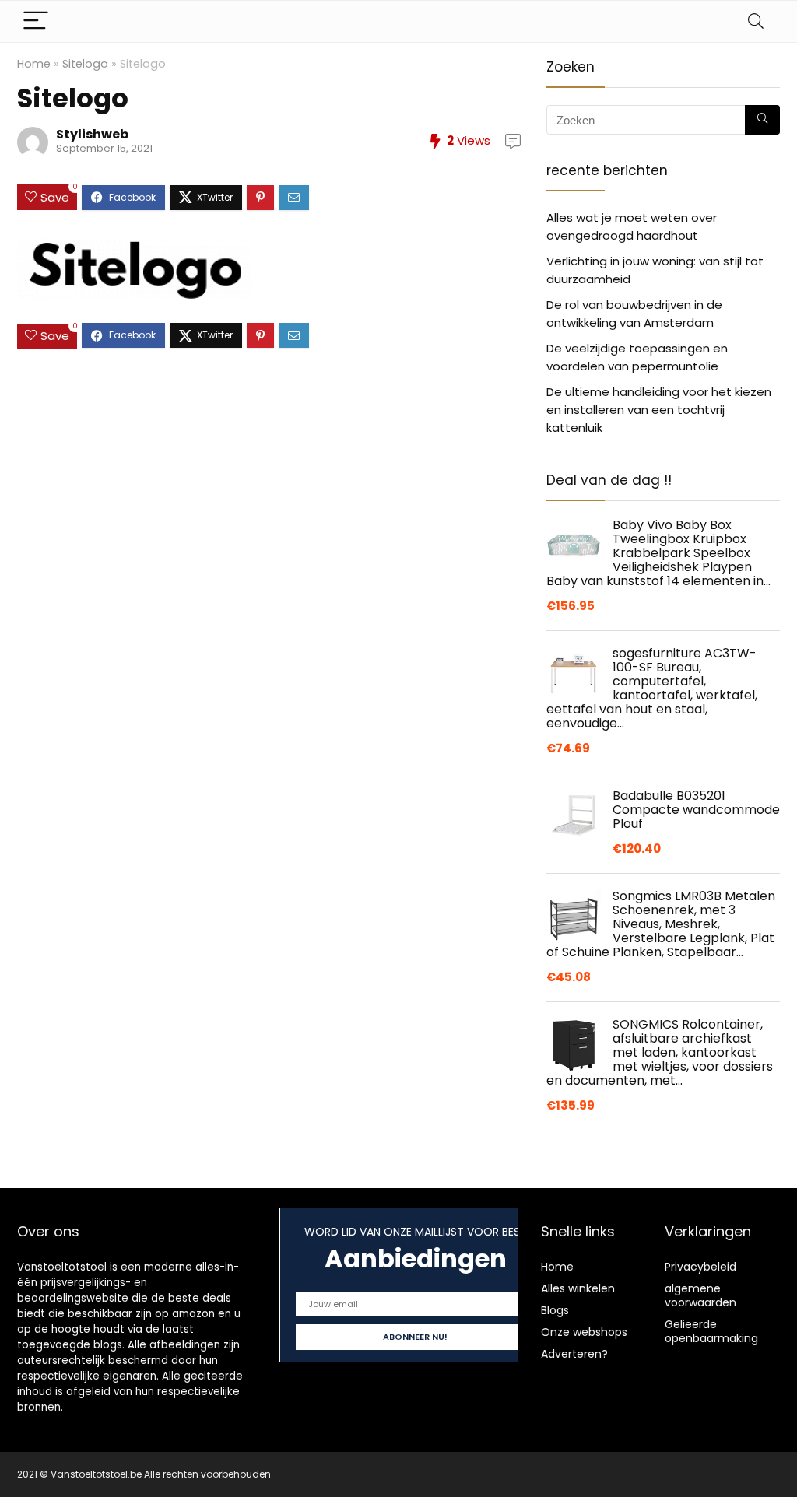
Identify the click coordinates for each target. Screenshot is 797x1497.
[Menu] (35, 21)
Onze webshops (584, 1332)
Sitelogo (85, 64)
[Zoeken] (762, 120)
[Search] (755, 21)
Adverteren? (574, 1354)
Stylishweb (92, 134)
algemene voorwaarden (700, 1295)
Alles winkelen (578, 1288)
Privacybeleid (700, 1266)
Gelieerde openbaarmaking (711, 1331)
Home (34, 64)
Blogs (555, 1310)
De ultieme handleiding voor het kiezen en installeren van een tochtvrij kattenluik (658, 410)
